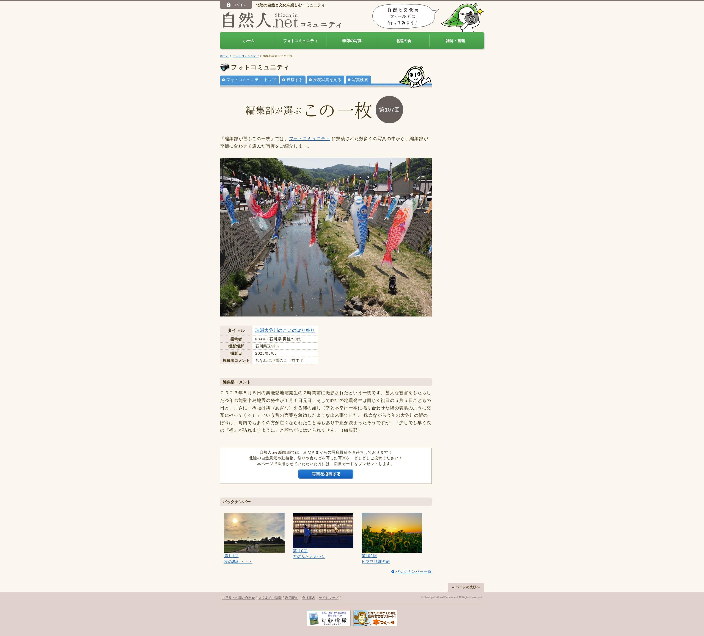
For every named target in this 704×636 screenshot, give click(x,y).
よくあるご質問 (270, 598)
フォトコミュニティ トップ (251, 79)
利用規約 (291, 598)
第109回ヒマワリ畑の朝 (376, 559)
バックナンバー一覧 (413, 571)
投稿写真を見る (327, 79)
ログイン (239, 5)
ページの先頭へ (468, 587)
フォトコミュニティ (300, 40)
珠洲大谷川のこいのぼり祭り (285, 330)
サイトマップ (329, 598)
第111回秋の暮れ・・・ (238, 559)
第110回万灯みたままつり (309, 554)
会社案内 (308, 598)
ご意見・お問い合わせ (238, 598)
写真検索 (360, 79)
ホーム (249, 40)
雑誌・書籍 (455, 40)
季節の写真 (352, 40)
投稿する (295, 79)
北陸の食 (403, 40)
